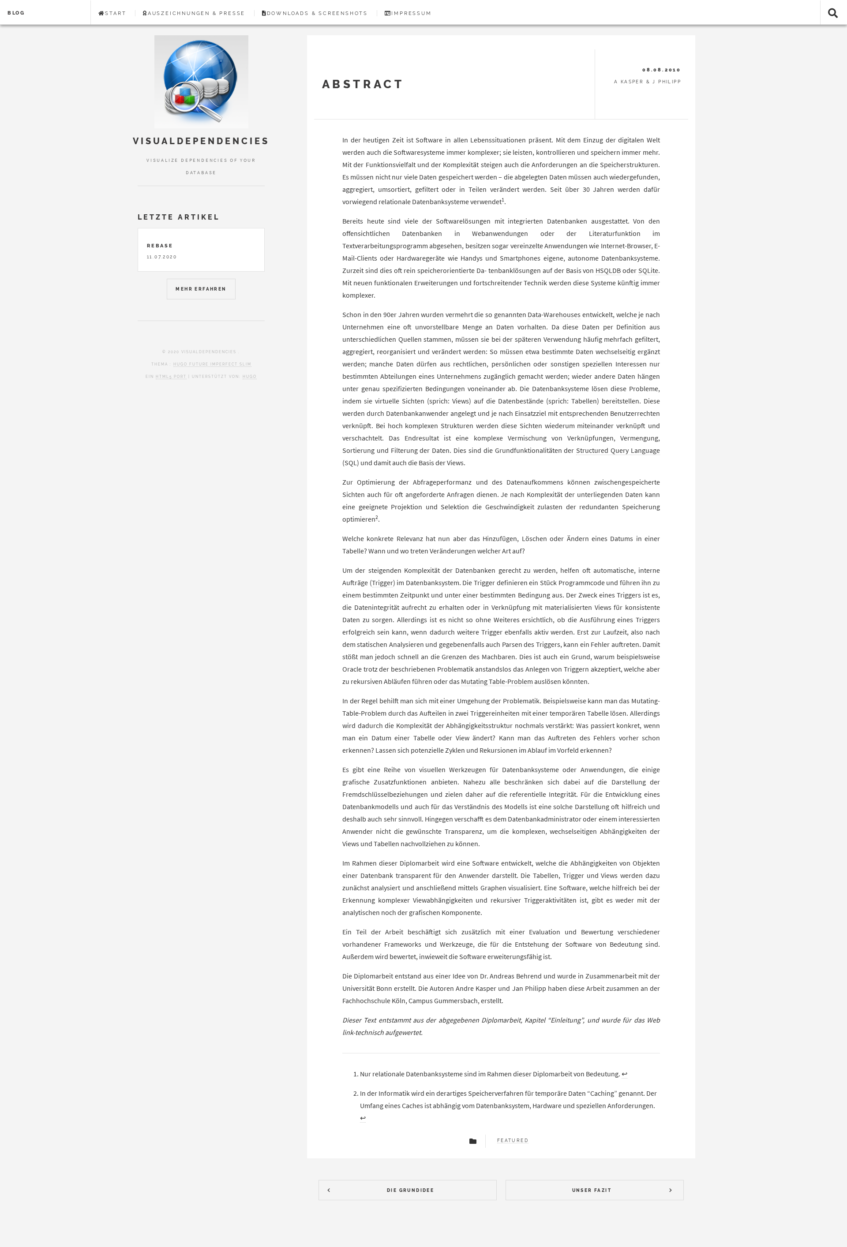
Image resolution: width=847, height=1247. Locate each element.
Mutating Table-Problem (497, 681)
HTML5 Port (171, 376)
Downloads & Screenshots (317, 13)
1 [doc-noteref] (503, 199)
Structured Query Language (618, 450)
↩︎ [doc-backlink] (624, 1073)
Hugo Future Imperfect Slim (212, 364)
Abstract (363, 84)
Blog (16, 13)
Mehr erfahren (201, 289)
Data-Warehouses (554, 314)
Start (115, 13)
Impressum (411, 13)
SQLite (648, 270)
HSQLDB (608, 270)
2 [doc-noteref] (376, 517)
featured (512, 1141)
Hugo (250, 376)
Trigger (382, 582)
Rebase (160, 246)
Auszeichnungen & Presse (196, 13)
